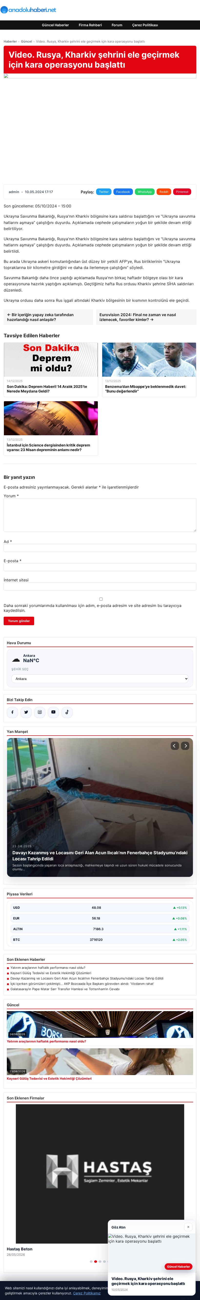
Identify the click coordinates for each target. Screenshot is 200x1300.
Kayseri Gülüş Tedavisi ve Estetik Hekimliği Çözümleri (50, 973)
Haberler (10, 41)
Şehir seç (20, 669)
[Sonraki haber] (185, 746)
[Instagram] (39, 712)
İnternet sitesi (16, 580)
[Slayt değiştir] (91, 1261)
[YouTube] (53, 712)
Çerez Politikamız (87, 1293)
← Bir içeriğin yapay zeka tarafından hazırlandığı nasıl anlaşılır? (40, 317)
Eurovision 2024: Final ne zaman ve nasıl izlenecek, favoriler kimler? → (138, 317)
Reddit (164, 192)
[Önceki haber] (175, 746)
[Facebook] (12, 712)
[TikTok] (67, 712)
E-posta (12, 560)
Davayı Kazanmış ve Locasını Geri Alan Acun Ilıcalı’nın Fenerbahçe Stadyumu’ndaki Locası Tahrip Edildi (86, 978)
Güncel (26, 41)
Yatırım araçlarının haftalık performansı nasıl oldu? (47, 968)
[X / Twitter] (26, 712)
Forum (117, 25)
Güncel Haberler (55, 25)
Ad (8, 541)
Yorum (11, 495)
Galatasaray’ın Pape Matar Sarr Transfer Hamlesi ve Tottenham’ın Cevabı (65, 989)
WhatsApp (145, 192)
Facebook (123, 192)
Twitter (104, 192)
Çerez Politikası (145, 25)
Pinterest (182, 192)
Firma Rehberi (90, 25)
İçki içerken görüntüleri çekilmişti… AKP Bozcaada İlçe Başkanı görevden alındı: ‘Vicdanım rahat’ (82, 984)
